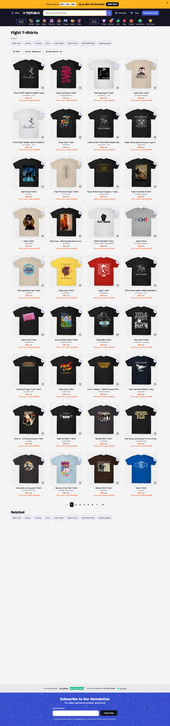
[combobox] (75, 13)
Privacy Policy (80, 719)
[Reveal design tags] (43, 88)
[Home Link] (31, 13)
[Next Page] (102, 504)
